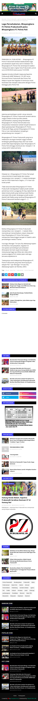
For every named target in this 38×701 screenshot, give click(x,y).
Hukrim (21, 585)
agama (32, 587)
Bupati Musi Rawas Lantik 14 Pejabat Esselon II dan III (23, 470)
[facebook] (10, 393)
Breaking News (17, 582)
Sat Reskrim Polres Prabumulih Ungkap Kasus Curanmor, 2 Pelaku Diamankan (21, 646)
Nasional (27, 596)
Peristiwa (20, 590)
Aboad (7, 270)
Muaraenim (5, 596)
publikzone (6, 33)
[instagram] (27, 393)
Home (15, 695)
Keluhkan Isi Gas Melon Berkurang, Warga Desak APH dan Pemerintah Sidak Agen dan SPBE (22, 552)
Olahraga (32, 590)
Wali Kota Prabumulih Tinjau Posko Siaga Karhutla (22, 463)
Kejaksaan (20, 596)
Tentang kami (21, 695)
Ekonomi (22, 593)
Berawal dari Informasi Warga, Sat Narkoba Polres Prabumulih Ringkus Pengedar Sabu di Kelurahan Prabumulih (23, 361)
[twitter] (10, 397)
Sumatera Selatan (24, 587)
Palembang (14, 587)
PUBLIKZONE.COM (31, 698)
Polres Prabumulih (11, 19)
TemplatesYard (14, 698)
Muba (33, 582)
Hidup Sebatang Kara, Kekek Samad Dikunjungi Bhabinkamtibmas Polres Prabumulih (21, 561)
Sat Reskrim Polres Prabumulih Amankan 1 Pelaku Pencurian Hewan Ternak (22, 654)
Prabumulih (26, 582)
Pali (3, 590)
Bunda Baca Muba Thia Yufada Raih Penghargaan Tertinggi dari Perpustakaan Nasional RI (22, 569)
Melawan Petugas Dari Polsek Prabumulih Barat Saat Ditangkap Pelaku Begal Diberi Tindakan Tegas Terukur (22, 440)
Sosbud (14, 590)
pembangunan (6, 593)
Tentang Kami (14, 454)
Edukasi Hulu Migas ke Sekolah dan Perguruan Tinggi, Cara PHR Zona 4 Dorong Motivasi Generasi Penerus (22, 285)
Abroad (27, 585)
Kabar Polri (13, 270)
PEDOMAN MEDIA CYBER (17, 447)
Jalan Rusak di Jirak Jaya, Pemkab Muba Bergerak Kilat (21, 293)
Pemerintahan (6, 587)
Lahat (26, 590)
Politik (8, 590)
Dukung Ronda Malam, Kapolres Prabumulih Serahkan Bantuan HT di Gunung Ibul (16, 500)
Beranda (4, 19)
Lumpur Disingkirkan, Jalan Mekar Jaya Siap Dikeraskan (22, 301)
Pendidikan (15, 593)
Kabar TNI (29, 593)
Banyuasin (13, 596)
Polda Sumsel (20, 270)
